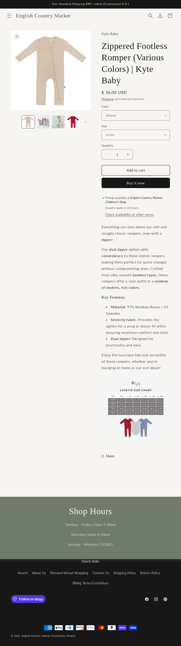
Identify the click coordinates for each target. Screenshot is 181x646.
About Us (39, 573)
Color (105, 106)
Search (23, 573)
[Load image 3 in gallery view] (58, 122)
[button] (9, 16)
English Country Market (36, 635)
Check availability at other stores (129, 215)
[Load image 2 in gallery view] (43, 122)
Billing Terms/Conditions (90, 583)
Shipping (107, 99)
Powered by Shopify (63, 635)
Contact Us (100, 573)
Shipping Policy (124, 573)
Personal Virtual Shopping (69, 573)
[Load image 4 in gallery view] (73, 122)
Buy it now (136, 183)
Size (104, 126)
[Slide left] (16, 122)
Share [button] (110, 456)
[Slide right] (85, 122)
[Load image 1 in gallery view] (28, 122)
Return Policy (150, 573)
